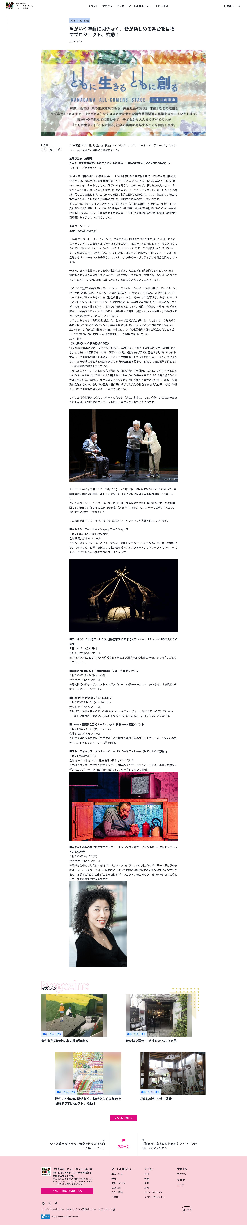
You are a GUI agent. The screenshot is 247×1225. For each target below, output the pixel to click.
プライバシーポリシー (52, 1209)
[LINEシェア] (51, 149)
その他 (114, 1197)
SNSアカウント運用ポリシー (81, 1209)
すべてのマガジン (123, 1117)
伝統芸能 (116, 1187)
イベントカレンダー (154, 1197)
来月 (146, 1187)
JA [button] (187, 1209)
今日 (146, 1174)
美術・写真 (117, 1174)
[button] (93, 5)
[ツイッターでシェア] (44, 149)
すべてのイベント (153, 1192)
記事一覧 (123, 1146)
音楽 (113, 1178)
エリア (180, 1185)
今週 (146, 1178)
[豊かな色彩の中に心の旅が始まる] (74, 1018)
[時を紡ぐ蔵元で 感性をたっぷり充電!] (159, 1018)
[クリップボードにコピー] (59, 149)
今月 (146, 1183)
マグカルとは (105, 1209)
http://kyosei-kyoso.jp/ (83, 230)
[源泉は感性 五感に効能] (173, 1076)
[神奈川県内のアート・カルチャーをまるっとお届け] (19, 6)
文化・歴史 (117, 1192)
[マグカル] (46, 1176)
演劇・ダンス (118, 1183)
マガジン (181, 1174)
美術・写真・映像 (79, 20)
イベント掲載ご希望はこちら (67, 1190)
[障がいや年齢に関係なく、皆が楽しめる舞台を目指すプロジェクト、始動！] (88, 1078)
